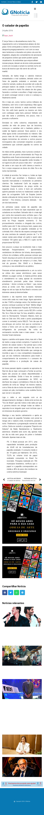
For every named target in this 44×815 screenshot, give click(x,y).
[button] (35, 9)
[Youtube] (41, 2)
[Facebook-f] (32, 2)
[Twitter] (36, 2)
